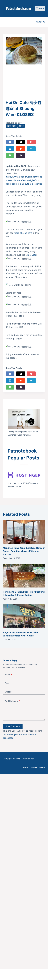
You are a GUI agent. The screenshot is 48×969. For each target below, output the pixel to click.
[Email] (20, 155)
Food (21, 126)
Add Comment (12, 701)
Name (8, 674)
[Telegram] (31, 148)
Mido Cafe (31, 254)
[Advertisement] (24, 84)
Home (25, 768)
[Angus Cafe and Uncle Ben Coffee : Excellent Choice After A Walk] (24, 616)
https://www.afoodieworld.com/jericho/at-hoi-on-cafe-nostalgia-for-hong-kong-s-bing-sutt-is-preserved (24, 180)
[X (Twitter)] (20, 142)
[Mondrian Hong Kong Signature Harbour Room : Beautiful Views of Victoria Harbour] (24, 532)
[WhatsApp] (10, 155)
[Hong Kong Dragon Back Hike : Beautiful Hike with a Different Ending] (24, 575)
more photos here (23, 233)
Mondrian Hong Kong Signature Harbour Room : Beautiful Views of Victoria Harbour (24, 551)
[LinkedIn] (10, 148)
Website (9, 691)
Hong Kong (12, 126)
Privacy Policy (38, 768)
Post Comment (13, 726)
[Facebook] (10, 142)
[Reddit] (20, 148)
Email (8, 683)
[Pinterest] (31, 142)
